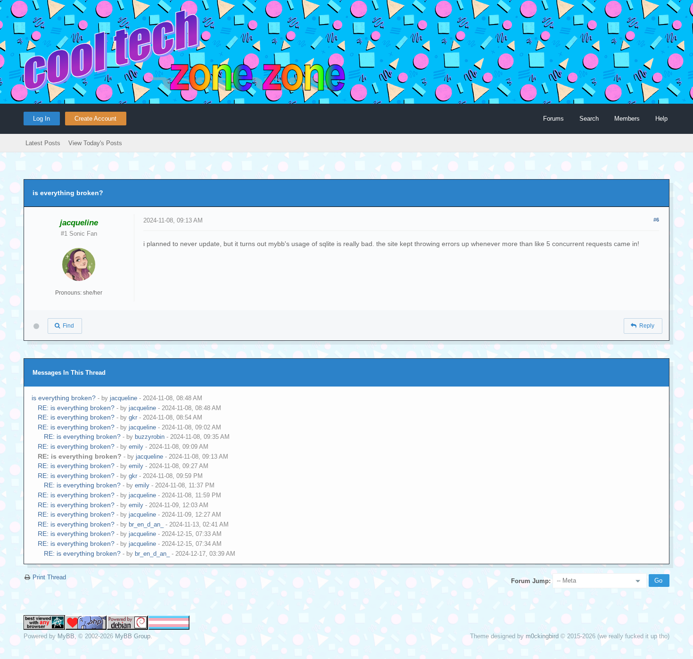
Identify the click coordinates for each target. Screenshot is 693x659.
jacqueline (123, 398)
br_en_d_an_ (146, 524)
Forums (553, 118)
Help (661, 118)
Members (627, 118)
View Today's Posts (95, 143)
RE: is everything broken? (76, 408)
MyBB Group (132, 636)
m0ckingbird (542, 636)
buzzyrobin (150, 436)
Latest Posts (42, 143)
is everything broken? (64, 398)
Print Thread (49, 577)
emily (136, 446)
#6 (656, 219)
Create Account (95, 118)
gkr (133, 417)
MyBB (66, 636)
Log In (41, 118)
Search (589, 118)
